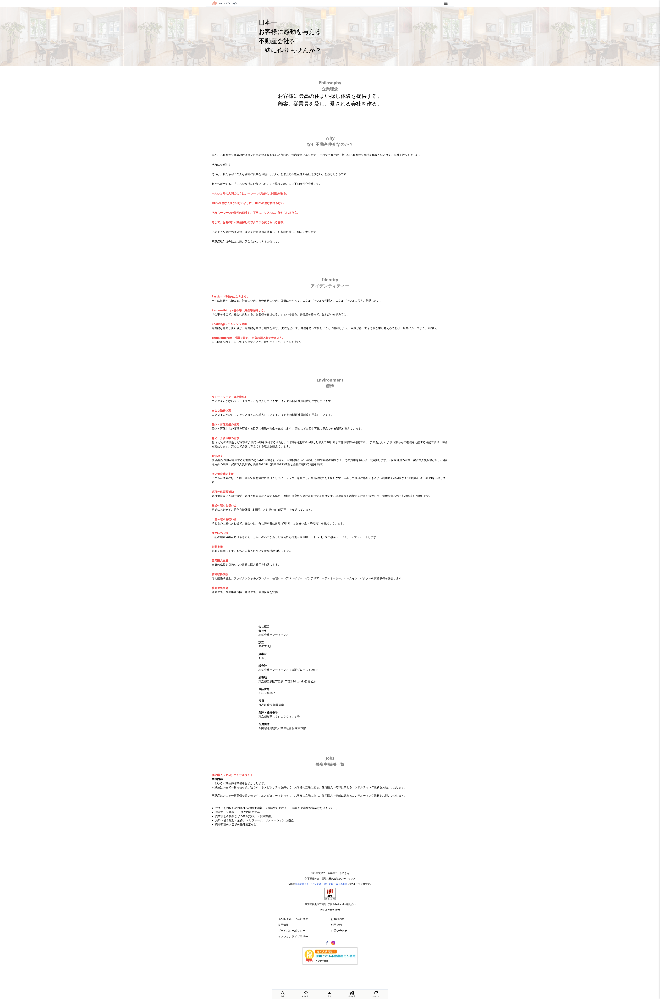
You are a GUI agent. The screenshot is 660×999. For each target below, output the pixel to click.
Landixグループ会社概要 (293, 919)
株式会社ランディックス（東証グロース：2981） (321, 883)
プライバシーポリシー (291, 930)
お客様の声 (338, 919)
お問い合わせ (339, 930)
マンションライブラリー (293, 936)
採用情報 (283, 925)
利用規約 (336, 925)
